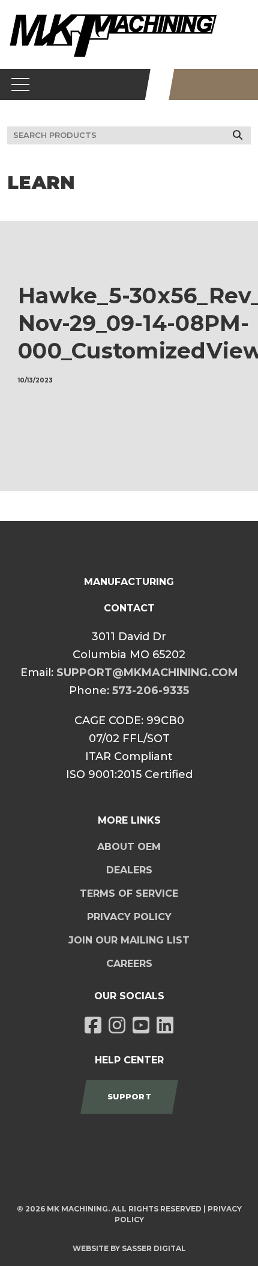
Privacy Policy (129, 917)
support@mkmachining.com (147, 672)
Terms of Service (129, 893)
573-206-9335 (150, 690)
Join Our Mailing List (129, 940)
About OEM (129, 846)
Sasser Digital (154, 1248)
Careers (129, 963)
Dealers (129, 870)
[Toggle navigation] (20, 84)
